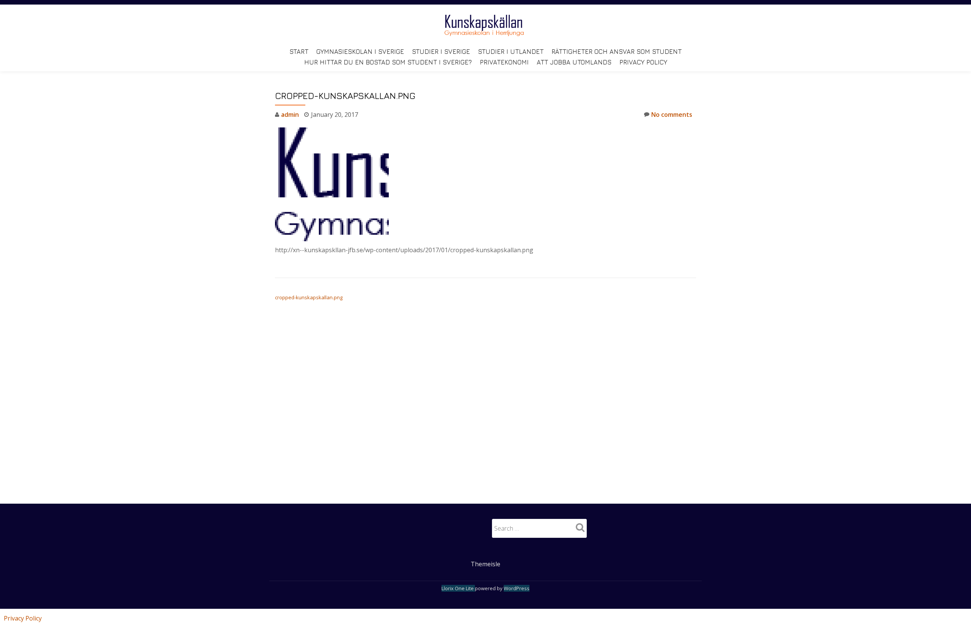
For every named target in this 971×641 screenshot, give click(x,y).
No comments (671, 114)
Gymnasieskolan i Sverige (360, 51)
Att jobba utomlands (574, 62)
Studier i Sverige (441, 51)
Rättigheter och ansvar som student (616, 51)
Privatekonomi (504, 62)
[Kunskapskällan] (485, 25)
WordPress (516, 588)
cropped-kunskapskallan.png (309, 297)
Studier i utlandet (511, 51)
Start (298, 51)
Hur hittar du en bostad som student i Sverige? (388, 62)
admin (290, 114)
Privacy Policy (643, 62)
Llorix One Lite (458, 588)
